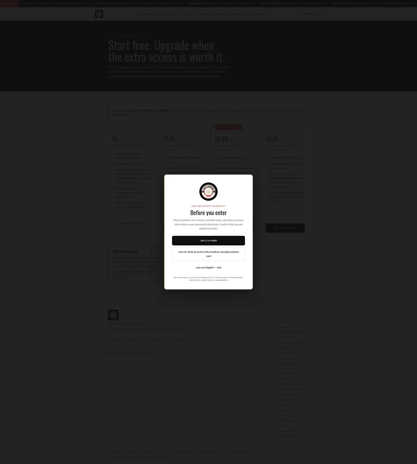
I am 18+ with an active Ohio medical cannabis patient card (208, 254)
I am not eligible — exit (208, 267)
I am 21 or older (208, 240)
